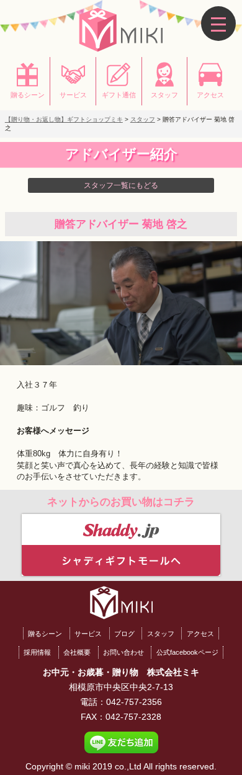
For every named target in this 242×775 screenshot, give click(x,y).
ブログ (124, 633)
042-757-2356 (134, 702)
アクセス (200, 633)
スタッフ (160, 633)
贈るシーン (45, 633)
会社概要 (77, 652)
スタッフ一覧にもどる (121, 185)
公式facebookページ (187, 652)
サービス (88, 633)
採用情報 (37, 652)
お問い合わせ (123, 652)
